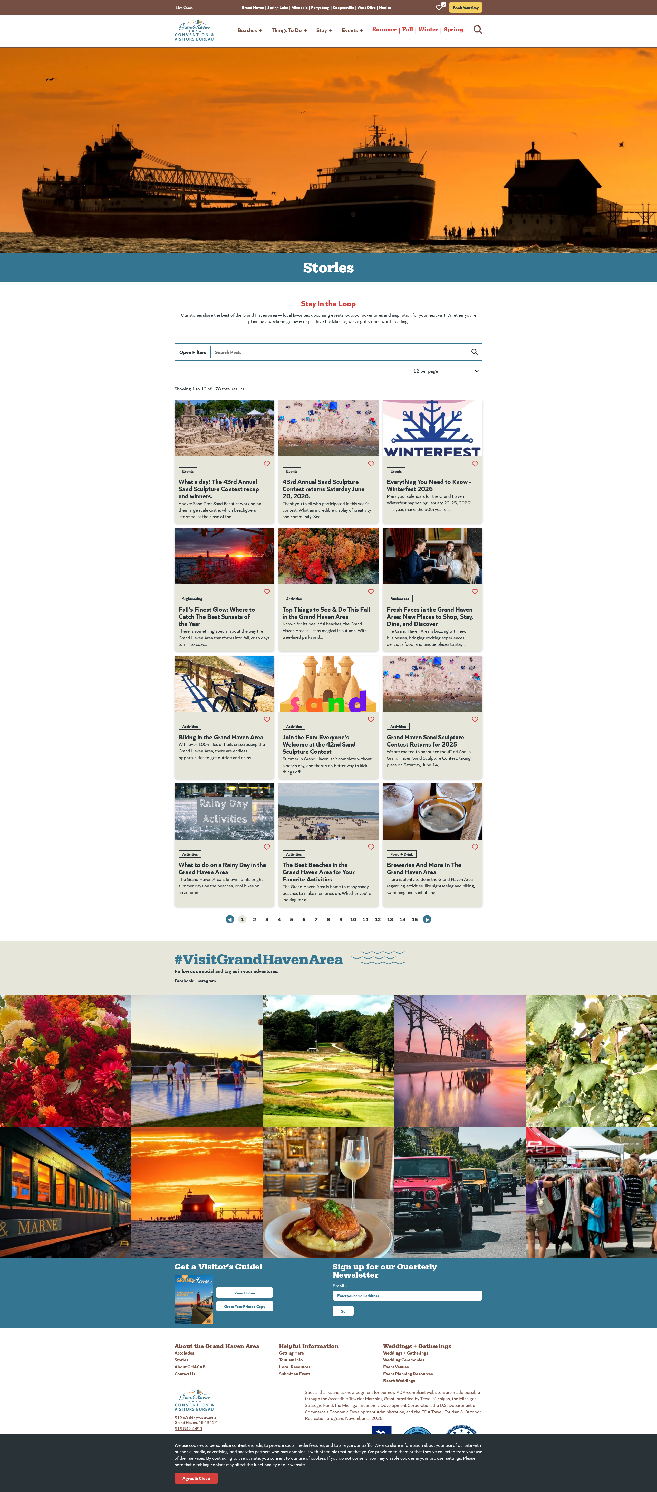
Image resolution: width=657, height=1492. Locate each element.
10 (353, 919)
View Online (253, 1292)
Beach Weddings (399, 1380)
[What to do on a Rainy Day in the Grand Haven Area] (224, 811)
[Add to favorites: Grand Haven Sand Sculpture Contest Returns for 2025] (475, 719)
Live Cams (184, 7)
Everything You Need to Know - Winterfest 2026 (429, 484)
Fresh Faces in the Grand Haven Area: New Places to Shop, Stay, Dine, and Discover (430, 616)
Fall (407, 29)
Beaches (247, 30)
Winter (428, 29)
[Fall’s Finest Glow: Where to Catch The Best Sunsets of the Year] (224, 556)
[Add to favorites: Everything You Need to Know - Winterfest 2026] (475, 464)
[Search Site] (478, 29)
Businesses (399, 598)
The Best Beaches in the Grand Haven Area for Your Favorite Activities (319, 871)
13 (390, 919)
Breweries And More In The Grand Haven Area (424, 868)
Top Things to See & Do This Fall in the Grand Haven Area (326, 612)
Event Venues (396, 1366)
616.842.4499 (188, 1428)
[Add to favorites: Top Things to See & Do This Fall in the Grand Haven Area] (371, 591)
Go (343, 1311)
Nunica (385, 7)
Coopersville (343, 7)
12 (378, 919)
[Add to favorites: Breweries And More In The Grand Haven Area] (475, 847)
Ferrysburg (320, 7)
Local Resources (295, 1366)
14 (402, 919)
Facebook (184, 980)
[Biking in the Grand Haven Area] (224, 684)
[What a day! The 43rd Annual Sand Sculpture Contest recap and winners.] (224, 428)
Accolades (184, 1352)
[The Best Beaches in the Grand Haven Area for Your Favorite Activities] (328, 811)
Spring (453, 29)
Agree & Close (196, 1478)
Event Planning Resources (408, 1373)
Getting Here (291, 1352)
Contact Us (185, 1373)
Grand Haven (253, 7)
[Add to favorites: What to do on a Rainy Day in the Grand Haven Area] (267, 847)
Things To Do (287, 30)
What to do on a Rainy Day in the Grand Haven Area (222, 868)
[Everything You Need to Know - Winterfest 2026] (432, 428)
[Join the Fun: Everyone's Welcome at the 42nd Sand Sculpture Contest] (328, 684)
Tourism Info (291, 1359)
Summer (384, 29)
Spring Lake (277, 7)
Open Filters (192, 351)
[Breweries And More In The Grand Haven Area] (432, 811)
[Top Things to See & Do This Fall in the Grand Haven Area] (328, 556)
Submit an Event (294, 1373)
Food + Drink (401, 854)
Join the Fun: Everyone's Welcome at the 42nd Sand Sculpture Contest (319, 744)
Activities (294, 598)
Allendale (300, 7)
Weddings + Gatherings (405, 1352)
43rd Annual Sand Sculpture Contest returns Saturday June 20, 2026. (324, 488)
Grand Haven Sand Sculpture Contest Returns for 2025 (425, 740)
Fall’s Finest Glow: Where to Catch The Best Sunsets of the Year (217, 616)
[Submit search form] (474, 352)
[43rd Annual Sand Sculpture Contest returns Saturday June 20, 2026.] (328, 428)
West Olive (367, 7)
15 (415, 919)
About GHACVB (190, 1366)
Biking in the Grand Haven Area (221, 736)
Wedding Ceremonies (403, 1359)
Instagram (206, 980)
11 (365, 919)
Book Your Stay (466, 7)
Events (350, 30)
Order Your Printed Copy (244, 1306)
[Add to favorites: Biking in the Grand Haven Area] (267, 719)
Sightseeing (192, 598)
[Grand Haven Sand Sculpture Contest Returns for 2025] (432, 684)
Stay (321, 30)
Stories (181, 1359)
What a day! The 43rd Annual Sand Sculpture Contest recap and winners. (219, 488)
